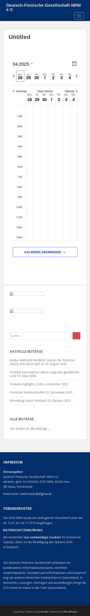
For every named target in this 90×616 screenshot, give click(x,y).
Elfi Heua (9, 487)
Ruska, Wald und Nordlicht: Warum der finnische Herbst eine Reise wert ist (42, 362)
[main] (45, 164)
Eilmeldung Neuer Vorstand (28, 401)
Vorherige (21, 91)
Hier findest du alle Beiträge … (30, 429)
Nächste (69, 91)
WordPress (70, 611)
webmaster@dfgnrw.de (36, 494)
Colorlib (43, 611)
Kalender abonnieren (42, 252)
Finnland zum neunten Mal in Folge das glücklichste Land (44, 374)
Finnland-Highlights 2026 (26, 384)
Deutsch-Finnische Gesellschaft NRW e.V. (43, 7)
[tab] (20, 76)
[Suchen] (76, 335)
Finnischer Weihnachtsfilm (27, 392)
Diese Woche (45, 91)
